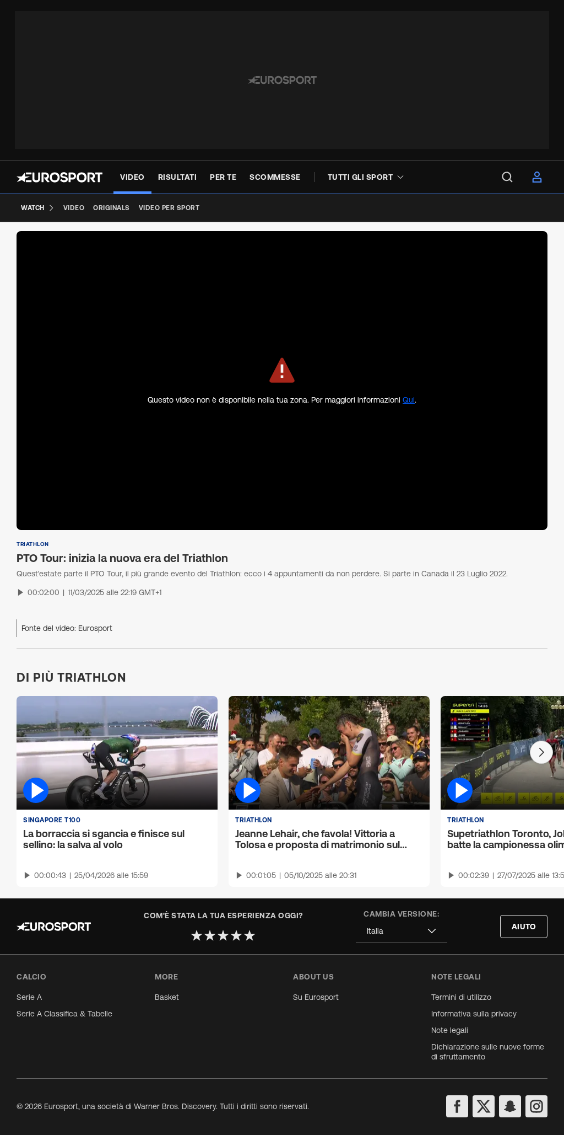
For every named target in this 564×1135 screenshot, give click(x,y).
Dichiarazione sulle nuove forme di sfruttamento (487, 1051)
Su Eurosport (316, 997)
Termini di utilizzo (461, 997)
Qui (409, 399)
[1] (196, 935)
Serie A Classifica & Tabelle (64, 1013)
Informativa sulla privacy (474, 1013)
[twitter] (484, 1106)
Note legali (449, 1030)
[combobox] (401, 931)
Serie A (29, 997)
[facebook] (457, 1106)
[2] (209, 935)
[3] (223, 935)
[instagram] (536, 1106)
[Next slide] (541, 752)
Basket (167, 997)
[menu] (507, 177)
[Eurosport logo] (59, 177)
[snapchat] (510, 1106)
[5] (249, 935)
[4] (236, 935)
